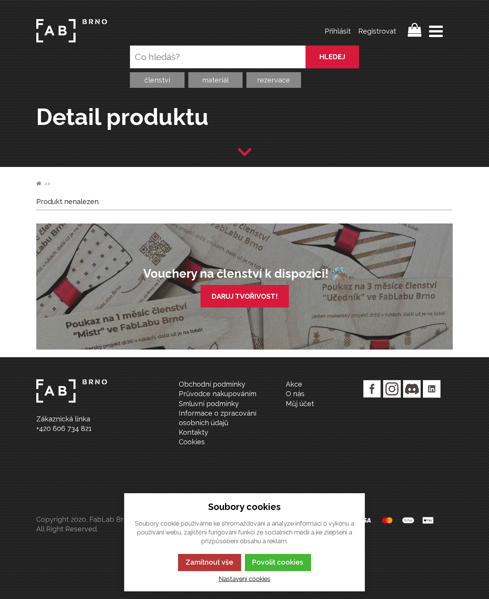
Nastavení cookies (244, 579)
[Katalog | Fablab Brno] (71, 30)
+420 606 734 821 (64, 428)
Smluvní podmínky (209, 404)
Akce (294, 384)
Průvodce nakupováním (217, 394)
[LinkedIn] (431, 388)
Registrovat (377, 31)
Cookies (192, 442)
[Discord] (411, 388)
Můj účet (300, 404)
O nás (295, 394)
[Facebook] (372, 388)
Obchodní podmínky (212, 384)
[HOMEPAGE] (38, 183)
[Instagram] (392, 388)
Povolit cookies (277, 562)
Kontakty (193, 432)
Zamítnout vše (209, 562)
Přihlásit (338, 31)
